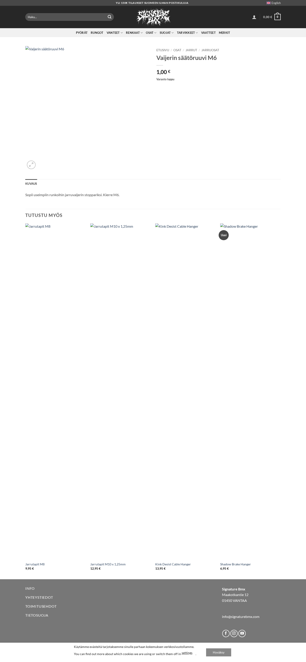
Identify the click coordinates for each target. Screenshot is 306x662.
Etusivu (162, 50)
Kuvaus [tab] (31, 183)
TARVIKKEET (186, 32)
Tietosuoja (36, 615)
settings (187, 653)
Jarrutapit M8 (35, 564)
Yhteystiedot (39, 597)
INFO (30, 588)
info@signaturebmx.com (240, 616)
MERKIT (224, 32)
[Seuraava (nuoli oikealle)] (298, 331)
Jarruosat (210, 50)
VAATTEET (208, 32)
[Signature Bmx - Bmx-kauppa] (153, 16)
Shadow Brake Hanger (235, 564)
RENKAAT (133, 32)
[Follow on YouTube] (242, 633)
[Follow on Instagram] (234, 633)
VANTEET (113, 32)
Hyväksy (218, 652)
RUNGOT (97, 32)
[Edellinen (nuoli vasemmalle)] (8, 331)
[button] (254, 17)
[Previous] (25, 401)
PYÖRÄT (82, 32)
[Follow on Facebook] (226, 633)
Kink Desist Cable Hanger (173, 564)
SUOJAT (165, 32)
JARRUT (191, 50)
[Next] (280, 401)
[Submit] (109, 17)
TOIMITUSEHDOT (40, 606)
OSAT (149, 32)
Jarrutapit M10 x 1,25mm (108, 564)
